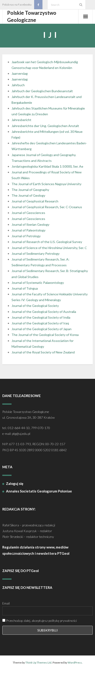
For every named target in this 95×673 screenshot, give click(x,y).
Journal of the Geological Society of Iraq (40, 323)
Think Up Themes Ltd (38, 662)
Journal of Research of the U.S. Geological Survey (47, 242)
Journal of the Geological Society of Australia (44, 312)
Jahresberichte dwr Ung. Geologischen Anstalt (45, 126)
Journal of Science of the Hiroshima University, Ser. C (49, 248)
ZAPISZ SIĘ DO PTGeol (20, 571)
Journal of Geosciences (28, 213)
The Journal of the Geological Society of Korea (45, 335)
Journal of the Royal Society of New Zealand (43, 352)
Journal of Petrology (26, 236)
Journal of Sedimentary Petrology (35, 253)
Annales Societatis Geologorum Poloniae (39, 491)
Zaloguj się (14, 483)
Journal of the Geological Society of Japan (41, 329)
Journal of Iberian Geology (30, 224)
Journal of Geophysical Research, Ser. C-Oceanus (47, 207)
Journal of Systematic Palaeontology (38, 283)
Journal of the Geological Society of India (41, 317)
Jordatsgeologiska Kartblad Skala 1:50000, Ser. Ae (47, 166)
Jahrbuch (18, 85)
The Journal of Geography (30, 190)
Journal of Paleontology (28, 230)
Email (6, 603)
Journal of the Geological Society (35, 306)
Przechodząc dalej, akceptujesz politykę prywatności (41, 621)
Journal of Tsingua (25, 288)
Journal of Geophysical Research (35, 201)
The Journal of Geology (28, 195)
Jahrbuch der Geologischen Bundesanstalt (42, 91)
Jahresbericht (21, 120)
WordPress (75, 662)
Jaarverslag (20, 73)
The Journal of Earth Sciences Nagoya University (46, 184)
